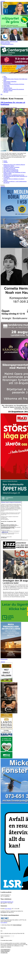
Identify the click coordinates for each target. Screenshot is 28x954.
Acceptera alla (4, 952)
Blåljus (9, 79)
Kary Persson (14, 107)
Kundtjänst (6, 90)
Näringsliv (16, 79)
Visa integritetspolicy (5, 949)
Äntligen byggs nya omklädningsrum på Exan (13, 175)
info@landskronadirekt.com (7, 901)
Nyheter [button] (5, 77)
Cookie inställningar (17, 925)
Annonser (3, 1)
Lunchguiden (6, 85)
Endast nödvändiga (5, 951)
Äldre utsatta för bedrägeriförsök (10, 169)
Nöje (20, 79)
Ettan (4, 76)
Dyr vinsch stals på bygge (9, 168)
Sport (26, 79)
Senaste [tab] (5, 160)
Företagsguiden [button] (6, 82)
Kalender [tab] (5, 162)
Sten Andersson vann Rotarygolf (10, 171)
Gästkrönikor (13, 81)
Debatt (5, 81)
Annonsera (14, 89)
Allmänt (5, 79)
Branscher (11, 84)
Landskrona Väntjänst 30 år (11, 167)
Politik (23, 79)
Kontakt (10, 90)
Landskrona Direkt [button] (7, 88)
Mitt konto (5, 91)
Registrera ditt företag (19, 84)
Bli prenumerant (20, 89)
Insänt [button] (4, 80)
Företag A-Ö (6, 84)
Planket (8, 81)
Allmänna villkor (7, 89)
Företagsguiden (4, 659)
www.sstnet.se (4, 922)
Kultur (12, 79)
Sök (2, 937)
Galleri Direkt (6, 86)
